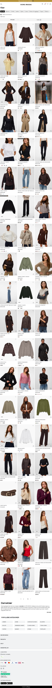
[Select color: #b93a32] (38, 508)
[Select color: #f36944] (38, 50)
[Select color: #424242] (38, 594)
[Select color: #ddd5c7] (0, 251)
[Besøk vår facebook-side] (1, 668)
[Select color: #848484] (39, 251)
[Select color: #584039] (35, 251)
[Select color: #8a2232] (39, 79)
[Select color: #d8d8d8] (38, 222)
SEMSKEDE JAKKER (19, 625)
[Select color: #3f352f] (35, 365)
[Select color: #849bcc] (19, 451)
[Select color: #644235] (19, 165)
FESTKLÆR (43, 629)
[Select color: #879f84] (21, 508)
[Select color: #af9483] (38, 251)
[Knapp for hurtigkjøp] (16, 45)
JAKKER (4, 621)
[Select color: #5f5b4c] (19, 480)
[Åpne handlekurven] (50, 4)
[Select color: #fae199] (37, 79)
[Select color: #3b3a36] (37, 165)
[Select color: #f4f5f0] (0, 165)
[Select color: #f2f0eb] (19, 50)
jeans (24, 609)
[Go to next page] (30, 599)
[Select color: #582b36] (37, 251)
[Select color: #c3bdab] (35, 50)
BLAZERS (42, 621)
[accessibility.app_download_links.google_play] (3, 684)
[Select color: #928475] (37, 365)
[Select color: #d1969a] (37, 222)
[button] (8, 34)
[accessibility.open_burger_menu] (1, 4)
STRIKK (29, 629)
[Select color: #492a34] (37, 480)
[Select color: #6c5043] (19, 79)
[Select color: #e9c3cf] (38, 79)
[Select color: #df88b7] (3, 251)
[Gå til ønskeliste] (47, 4)
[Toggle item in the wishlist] (16, 24)
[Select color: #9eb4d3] (37, 50)
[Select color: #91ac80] (2, 251)
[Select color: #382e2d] (18, 50)
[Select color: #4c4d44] (39, 50)
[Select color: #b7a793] (20, 165)
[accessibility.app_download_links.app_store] (10, 684)
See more (49, 612)
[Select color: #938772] (20, 308)
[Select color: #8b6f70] (37, 537)
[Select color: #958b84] (18, 365)
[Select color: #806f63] (21, 79)
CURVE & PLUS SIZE (32, 621)
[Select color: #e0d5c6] (18, 508)
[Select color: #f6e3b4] (20, 50)
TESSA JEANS (43, 625)
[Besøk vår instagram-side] (3, 668)
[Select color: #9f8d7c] (18, 136)
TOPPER (4, 629)
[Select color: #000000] (20, 79)
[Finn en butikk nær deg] (42, 4)
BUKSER (17, 629)
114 (28, 599)
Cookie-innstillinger (26, 686)
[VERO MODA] (26, 4)
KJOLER (4, 625)
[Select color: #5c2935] (2, 222)
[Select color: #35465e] (4, 165)
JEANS (16, 621)
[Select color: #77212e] (2, 165)
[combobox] (13, 19)
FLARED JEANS (31, 625)
